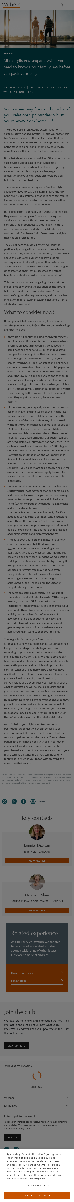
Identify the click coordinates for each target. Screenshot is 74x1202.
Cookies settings (37, 1185)
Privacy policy (37, 1178)
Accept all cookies (37, 1195)
